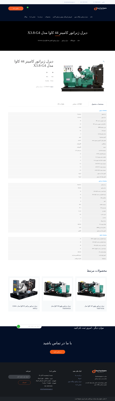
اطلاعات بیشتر (77, 104)
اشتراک (18, 326)
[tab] (97, 104)
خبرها (79, 378)
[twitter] (105, 389)
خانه (78, 40)
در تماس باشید (57, 352)
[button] (103, 62)
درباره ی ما (78, 375)
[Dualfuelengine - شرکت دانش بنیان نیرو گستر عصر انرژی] (100, 8)
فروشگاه (72, 40)
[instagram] (100, 389)
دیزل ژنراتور (65, 40)
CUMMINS (47, 86)
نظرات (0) (61, 104)
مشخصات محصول (97, 104)
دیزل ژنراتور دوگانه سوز (74, 381)
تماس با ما (16, 8)
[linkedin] (102, 389)
